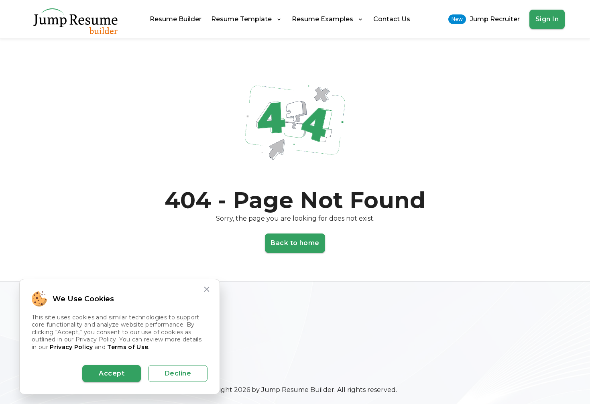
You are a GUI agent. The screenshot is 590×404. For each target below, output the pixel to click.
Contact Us (391, 19)
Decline (178, 373)
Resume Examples (322, 19)
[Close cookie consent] (207, 289)
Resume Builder (175, 19)
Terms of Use (127, 347)
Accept (111, 373)
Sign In (547, 19)
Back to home (295, 243)
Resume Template (241, 19)
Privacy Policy (71, 347)
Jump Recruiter (486, 19)
